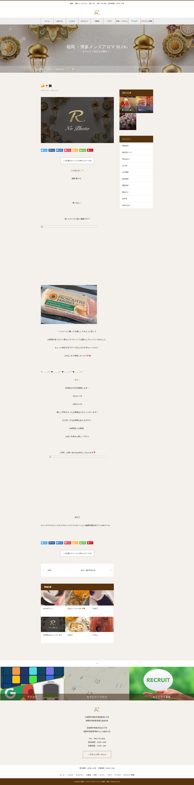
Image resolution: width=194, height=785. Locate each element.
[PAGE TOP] (97, 663)
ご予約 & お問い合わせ (97, 754)
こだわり (72, 21)
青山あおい (126, 159)
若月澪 (124, 199)
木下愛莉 (125, 172)
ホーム (47, 21)
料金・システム (121, 21)
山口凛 (124, 165)
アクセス (134, 21)
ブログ (109, 21)
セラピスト (84, 21)
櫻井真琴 (125, 185)
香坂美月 (125, 146)
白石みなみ (54, 90)
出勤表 (97, 21)
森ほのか (125, 192)
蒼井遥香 (125, 179)
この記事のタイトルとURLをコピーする (77, 161)
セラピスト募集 (146, 21)
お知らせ (59, 21)
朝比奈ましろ (127, 152)
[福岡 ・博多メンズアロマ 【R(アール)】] (97, 12)
